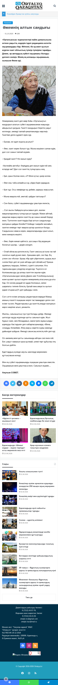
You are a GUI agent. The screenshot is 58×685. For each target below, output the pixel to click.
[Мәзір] (3, 7)
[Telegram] (51, 383)
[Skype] (32, 383)
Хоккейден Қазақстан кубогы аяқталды (23, 14)
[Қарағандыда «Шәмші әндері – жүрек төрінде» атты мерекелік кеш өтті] (15, 435)
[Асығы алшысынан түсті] (9, 475)
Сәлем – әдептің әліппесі (30, 520)
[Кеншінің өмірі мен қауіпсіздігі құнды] (9, 500)
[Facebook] (6, 383)
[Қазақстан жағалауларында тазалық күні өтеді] (9, 548)
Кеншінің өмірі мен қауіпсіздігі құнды (36, 496)
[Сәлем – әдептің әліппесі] (9, 524)
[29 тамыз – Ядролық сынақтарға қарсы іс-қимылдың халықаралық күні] (9, 571)
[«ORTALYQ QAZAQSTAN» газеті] (29, 6)
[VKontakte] (19, 383)
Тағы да (29, 597)
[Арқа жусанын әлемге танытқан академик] (43, 435)
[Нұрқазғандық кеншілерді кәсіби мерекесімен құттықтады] (9, 536)
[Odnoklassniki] (25, 383)
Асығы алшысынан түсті (31, 471)
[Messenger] (38, 383)
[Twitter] (13, 383)
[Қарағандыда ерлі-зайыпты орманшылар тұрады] (9, 512)
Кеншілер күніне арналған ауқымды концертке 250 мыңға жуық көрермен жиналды (36, 486)
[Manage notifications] (6, 679)
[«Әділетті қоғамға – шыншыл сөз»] (15, 408)
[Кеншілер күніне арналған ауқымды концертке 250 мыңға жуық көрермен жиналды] (9, 487)
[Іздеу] (54, 7)
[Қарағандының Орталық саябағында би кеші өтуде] (43, 408)
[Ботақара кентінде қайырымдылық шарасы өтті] (9, 559)
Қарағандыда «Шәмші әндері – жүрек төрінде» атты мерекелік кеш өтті (13, 447)
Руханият (7, 23)
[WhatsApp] (45, 383)
